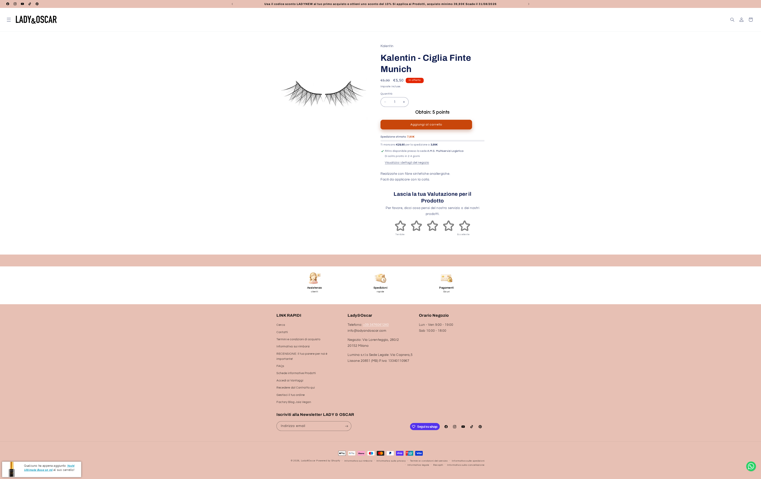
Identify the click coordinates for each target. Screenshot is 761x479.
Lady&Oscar (308, 461)
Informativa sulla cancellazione (466, 465)
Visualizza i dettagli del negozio (407, 162)
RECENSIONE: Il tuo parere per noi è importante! (301, 356)
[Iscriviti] (346, 426)
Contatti (282, 332)
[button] (8, 19)
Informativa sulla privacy (391, 461)
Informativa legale (418, 465)
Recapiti (438, 465)
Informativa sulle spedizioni (468, 461)
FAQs (280, 366)
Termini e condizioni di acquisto (298, 339)
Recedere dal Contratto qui (295, 387)
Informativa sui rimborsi (293, 346)
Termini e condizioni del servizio (429, 461)
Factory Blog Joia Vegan (293, 402)
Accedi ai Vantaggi (289, 380)
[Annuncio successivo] (528, 4)
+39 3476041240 (376, 325)
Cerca (280, 324)
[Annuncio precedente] (232, 4)
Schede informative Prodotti (296, 373)
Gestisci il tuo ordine (290, 394)
